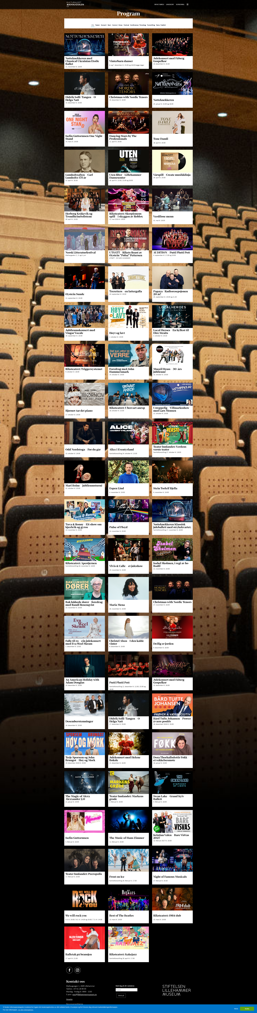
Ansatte (69, 999)
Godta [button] (247, 1008)
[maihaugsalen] (75, 4)
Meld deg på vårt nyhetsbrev (125, 986)
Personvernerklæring (74, 1004)
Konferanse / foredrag (138, 25)
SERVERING (180, 4)
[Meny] (188, 4)
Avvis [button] (236, 1008)
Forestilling (151, 25)
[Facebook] (70, 970)
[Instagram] (78, 970)
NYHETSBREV (159, 4)
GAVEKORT (170, 4)
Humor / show (117, 25)
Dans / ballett (161, 25)
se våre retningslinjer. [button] (25, 1010)
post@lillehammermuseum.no (84, 994)
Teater (97, 25)
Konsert (104, 25)
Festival (126, 25)
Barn (109, 25)
